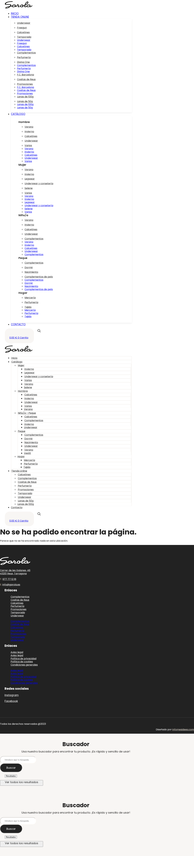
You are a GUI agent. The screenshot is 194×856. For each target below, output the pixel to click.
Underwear (23, 23)
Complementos (26, 52)
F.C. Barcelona (25, 74)
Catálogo (16, 362)
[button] (71, 16)
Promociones (25, 84)
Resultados (11, 776)
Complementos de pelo (39, 276)
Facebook (11, 701)
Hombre (23, 391)
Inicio (14, 358)
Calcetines (23, 32)
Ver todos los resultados (21, 782)
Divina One (23, 62)
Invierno (29, 131)
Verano (29, 127)
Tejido (28, 307)
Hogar (21, 456)
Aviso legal (17, 670)
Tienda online (19, 471)
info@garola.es (11, 584)
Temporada (24, 37)
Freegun (22, 27)
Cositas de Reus (26, 79)
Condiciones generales (24, 665)
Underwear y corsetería (39, 183)
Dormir (29, 267)
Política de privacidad (23, 676)
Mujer (21, 365)
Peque (21, 431)
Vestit (27, 453)
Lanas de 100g (25, 96)
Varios (28, 145)
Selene (29, 188)
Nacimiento (31, 272)
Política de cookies (22, 680)
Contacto (16, 507)
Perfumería (24, 57)
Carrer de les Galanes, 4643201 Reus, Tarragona (15, 572)
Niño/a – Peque (27, 413)
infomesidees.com (183, 729)
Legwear (30, 179)
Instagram (12, 695)
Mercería (30, 297)
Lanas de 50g (25, 101)
